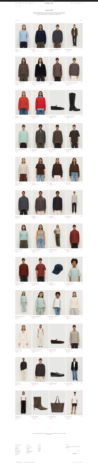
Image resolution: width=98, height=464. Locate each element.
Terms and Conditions (27, 462)
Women (19, 3)
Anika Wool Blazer (69, 383)
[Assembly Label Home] (49, 3)
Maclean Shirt (51, 82)
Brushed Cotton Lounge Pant (36, 349)
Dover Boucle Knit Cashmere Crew (71, 82)
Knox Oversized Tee (69, 149)
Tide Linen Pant (68, 216)
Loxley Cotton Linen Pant (53, 249)
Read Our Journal (29, 446)
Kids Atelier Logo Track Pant (19, 316)
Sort (81, 20)
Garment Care (17, 452)
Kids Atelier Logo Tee (69, 283)
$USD (72, 3)
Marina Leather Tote (52, 416)
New (16, 3)
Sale (33, 3)
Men (23, 3)
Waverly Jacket (68, 182)
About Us (28, 448)
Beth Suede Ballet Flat (52, 349)
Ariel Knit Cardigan (18, 349)
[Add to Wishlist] (31, 49)
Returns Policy (17, 449)
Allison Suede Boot (35, 416)
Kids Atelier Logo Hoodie (36, 316)
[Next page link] (51, 428)
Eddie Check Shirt (69, 349)
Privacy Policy (33, 462)
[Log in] (77, 3)
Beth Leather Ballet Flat (52, 116)
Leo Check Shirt (17, 216)
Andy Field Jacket (69, 49)
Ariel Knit (16, 49)
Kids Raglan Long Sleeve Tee (53, 316)
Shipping (16, 448)
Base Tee (33, 182)
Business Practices (30, 451)
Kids (26, 3)
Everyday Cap (51, 283)
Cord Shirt (34, 216)
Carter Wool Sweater (35, 116)
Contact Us (17, 454)
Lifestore (29, 3)
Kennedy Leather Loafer (53, 383)
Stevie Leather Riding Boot (70, 116)
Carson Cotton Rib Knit (53, 149)
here (60, 14)
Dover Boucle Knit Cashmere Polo (54, 49)
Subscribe (74, 453)
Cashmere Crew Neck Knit (19, 283)
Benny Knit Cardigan (18, 249)
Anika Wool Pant (18, 416)
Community (28, 452)
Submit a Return (17, 451)
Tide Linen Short (68, 416)
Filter (18, 20)
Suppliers (28, 449)
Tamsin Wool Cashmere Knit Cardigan (38, 82)
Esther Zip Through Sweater (19, 82)
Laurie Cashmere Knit (18, 182)
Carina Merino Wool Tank (36, 249)
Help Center (17, 446)
